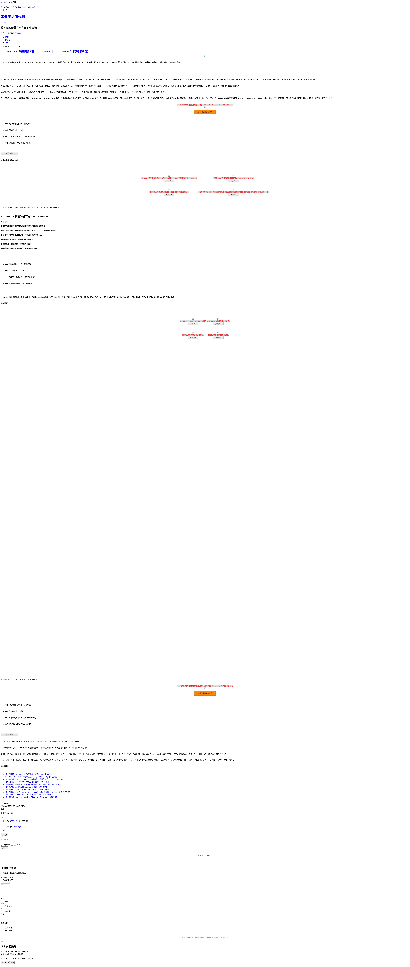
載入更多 (4, 835)
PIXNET (189, 937)
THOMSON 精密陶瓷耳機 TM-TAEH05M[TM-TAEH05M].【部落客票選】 (47, 51)
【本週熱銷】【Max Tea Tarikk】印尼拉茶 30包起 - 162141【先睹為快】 (31, 797)
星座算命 (17, 827)
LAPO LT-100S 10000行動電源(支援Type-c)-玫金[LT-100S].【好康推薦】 (32, 777)
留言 (17, 821)
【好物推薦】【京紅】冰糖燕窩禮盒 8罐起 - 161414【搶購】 (27, 789)
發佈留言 (4, 848)
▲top (3, 831)
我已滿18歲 (5, 963)
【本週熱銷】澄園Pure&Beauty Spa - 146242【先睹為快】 (26, 787)
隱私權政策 (217, 937)
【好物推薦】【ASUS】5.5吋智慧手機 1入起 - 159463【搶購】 (28, 774)
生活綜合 (18, 33)
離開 (12, 963)
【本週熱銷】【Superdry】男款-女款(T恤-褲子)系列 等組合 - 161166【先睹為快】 (35, 779)
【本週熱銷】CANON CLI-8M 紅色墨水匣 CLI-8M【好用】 (27, 782)
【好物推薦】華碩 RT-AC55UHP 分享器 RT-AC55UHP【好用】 (28, 795)
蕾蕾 (2, 809)
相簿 (7, 37)
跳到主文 (4, 22)
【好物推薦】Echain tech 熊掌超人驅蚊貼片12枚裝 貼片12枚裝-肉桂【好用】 (33, 784)
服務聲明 (225, 937)
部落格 (7, 40)
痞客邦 (12, 821)
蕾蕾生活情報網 (13, 16)
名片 (7, 42)
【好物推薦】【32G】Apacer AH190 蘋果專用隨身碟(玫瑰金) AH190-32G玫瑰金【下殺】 (38, 792)
